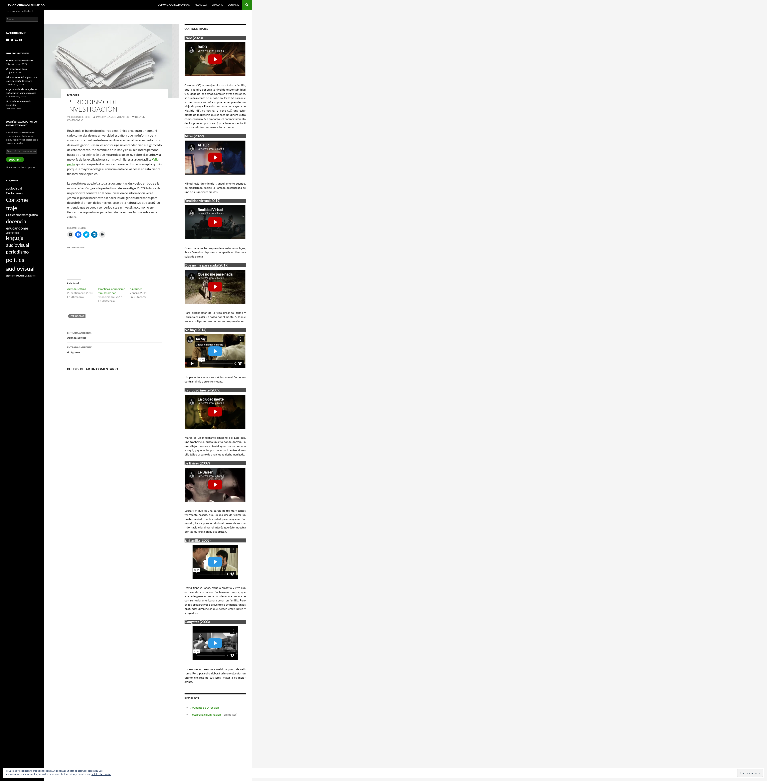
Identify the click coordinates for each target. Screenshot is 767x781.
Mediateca (201, 4)
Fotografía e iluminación (206, 714)
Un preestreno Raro (16, 68)
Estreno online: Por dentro (20, 60)
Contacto (233, 4)
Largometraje (12, 232)
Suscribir (15, 159)
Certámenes (14, 193)
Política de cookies (101, 774)
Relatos (32, 275)
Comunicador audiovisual (174, 4)
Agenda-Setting (76, 289)
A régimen (136, 289)
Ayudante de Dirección (205, 707)
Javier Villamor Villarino (25, 5)
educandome (17, 228)
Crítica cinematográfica (22, 215)
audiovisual (14, 188)
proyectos (11, 275)
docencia (16, 221)
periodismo (77, 316)
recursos (22, 275)
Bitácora (217, 4)
